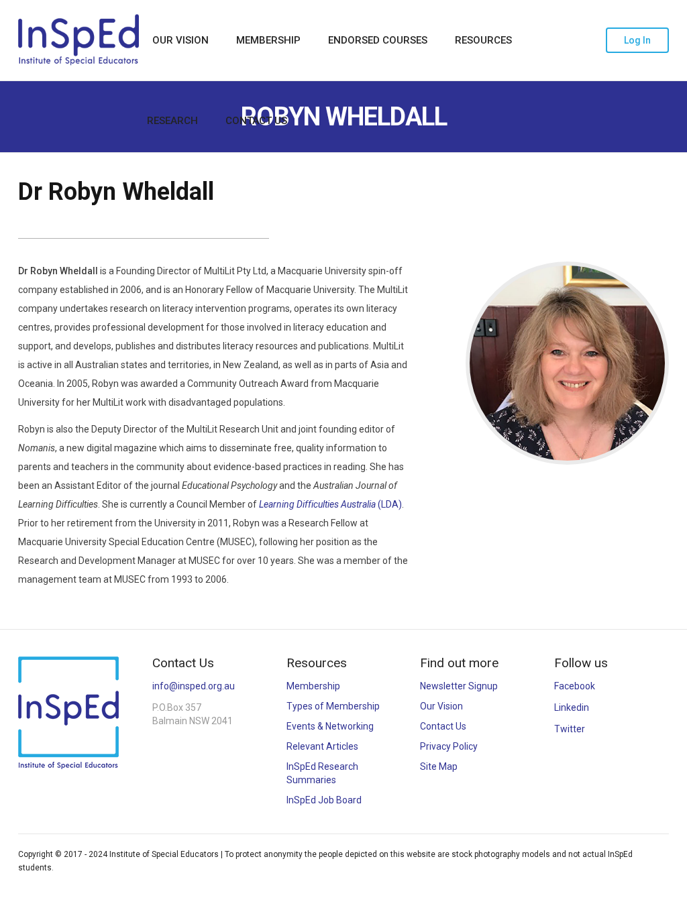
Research (172, 121)
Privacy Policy (449, 746)
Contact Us (256, 121)
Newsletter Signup (459, 686)
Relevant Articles (322, 746)
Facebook (574, 686)
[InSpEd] (78, 39)
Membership (268, 40)
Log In (637, 40)
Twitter (569, 729)
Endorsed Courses (377, 40)
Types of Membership (333, 706)
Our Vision (180, 40)
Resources (483, 40)
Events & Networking (330, 726)
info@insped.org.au (193, 686)
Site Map (439, 766)
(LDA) (330, 504)
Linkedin (571, 707)
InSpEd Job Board (324, 800)
